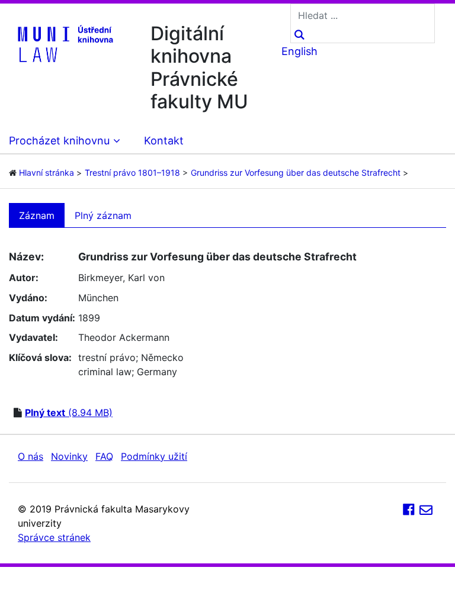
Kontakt (164, 140)
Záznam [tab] (37, 215)
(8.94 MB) (69, 412)
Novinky (69, 456)
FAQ (104, 456)
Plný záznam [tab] (103, 215)
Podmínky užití (154, 456)
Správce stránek (54, 537)
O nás (30, 456)
